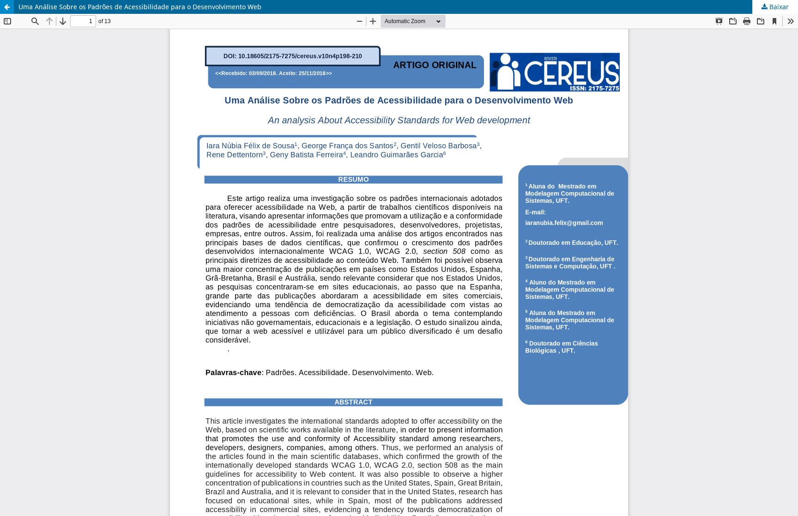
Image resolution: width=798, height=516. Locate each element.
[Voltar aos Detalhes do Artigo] (7, 7)
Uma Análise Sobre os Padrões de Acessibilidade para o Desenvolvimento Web (139, 6)
